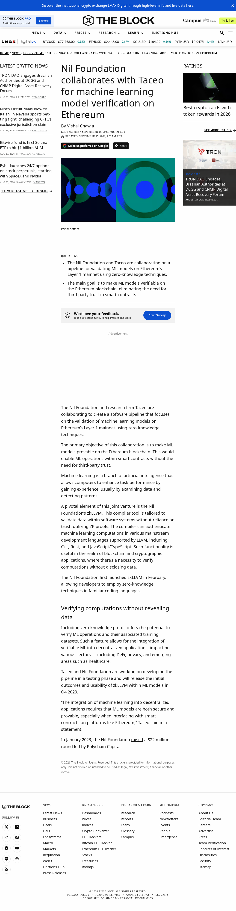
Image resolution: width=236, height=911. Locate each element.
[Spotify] (6, 859)
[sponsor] (209, 154)
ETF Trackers (91, 837)
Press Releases (54, 873)
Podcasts (166, 813)
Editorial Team (209, 819)
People (164, 831)
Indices (87, 825)
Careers (204, 825)
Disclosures (207, 855)
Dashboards (91, 813)
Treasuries (90, 861)
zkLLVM (94, 513)
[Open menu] (230, 33)
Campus (127, 837)
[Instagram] (6, 838)
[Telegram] (6, 848)
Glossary (128, 831)
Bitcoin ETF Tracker (97, 843)
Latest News (52, 813)
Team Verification (212, 843)
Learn (125, 825)
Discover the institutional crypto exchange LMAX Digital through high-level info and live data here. (118, 5)
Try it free (227, 21)
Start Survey (157, 315)
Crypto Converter (95, 831)
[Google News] (17, 859)
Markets (49, 849)
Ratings (88, 867)
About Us (205, 813)
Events (164, 825)
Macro (48, 843)
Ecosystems (52, 837)
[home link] (119, 20)
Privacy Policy (78, 894)
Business (50, 819)
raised (137, 739)
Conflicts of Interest (213, 849)
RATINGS (192, 66)
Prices (86, 819)
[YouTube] (17, 848)
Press (202, 837)
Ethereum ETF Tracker (99, 849)
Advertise (205, 831)
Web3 (47, 861)
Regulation (51, 855)
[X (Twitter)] (6, 827)
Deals (47, 825)
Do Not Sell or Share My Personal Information (118, 898)
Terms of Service (108, 894)
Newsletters (168, 819)
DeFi (46, 831)
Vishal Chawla (80, 126)
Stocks (87, 855)
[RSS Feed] (6, 869)
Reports (127, 819)
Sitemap (204, 867)
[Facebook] (17, 838)
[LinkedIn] (17, 827)
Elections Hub (54, 867)
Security (204, 861)
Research (128, 813)
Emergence (168, 837)
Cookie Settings (138, 894)
